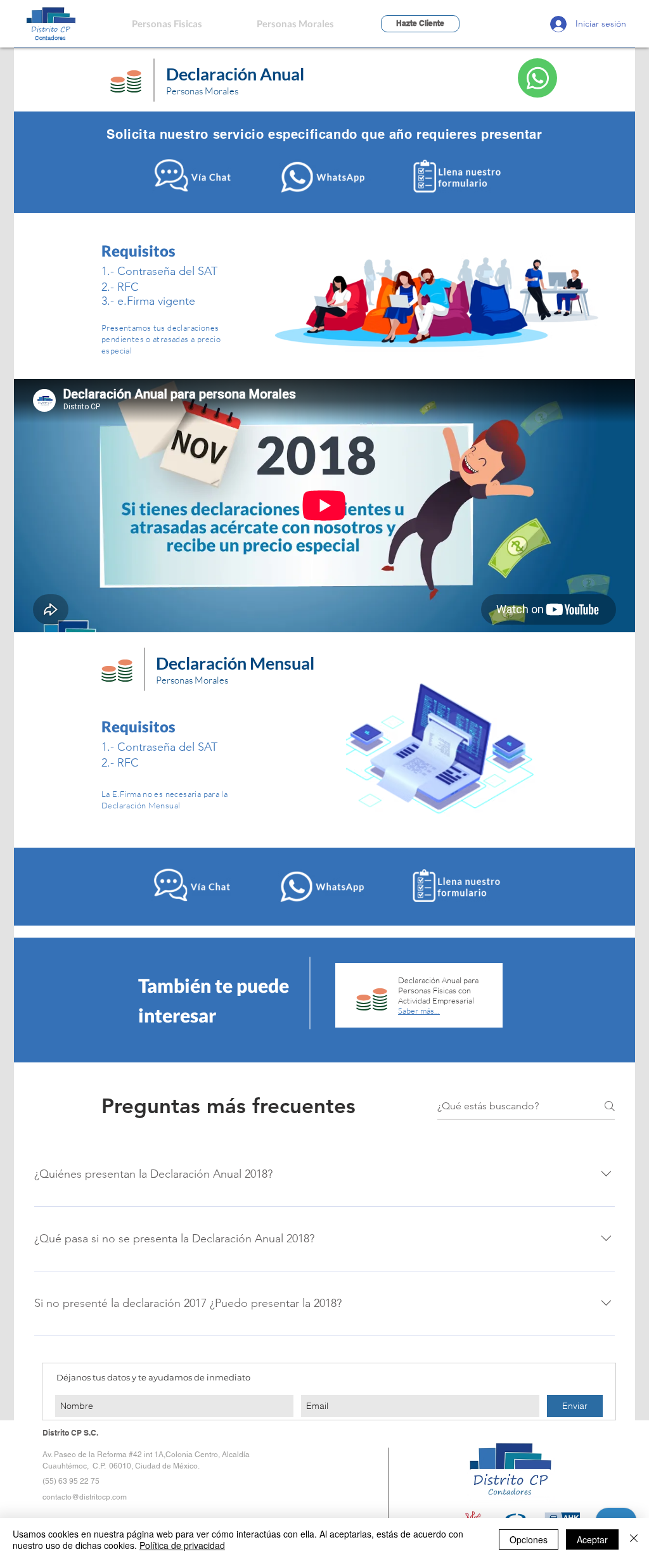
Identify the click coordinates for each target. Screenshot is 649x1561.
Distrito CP (50, 29)
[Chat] (537, 78)
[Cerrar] (633, 1539)
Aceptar (592, 1539)
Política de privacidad (182, 1545)
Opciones (529, 1539)
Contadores (50, 37)
